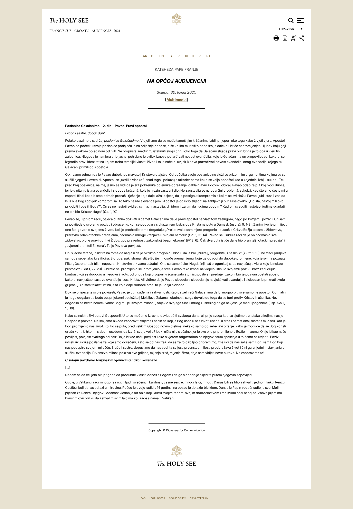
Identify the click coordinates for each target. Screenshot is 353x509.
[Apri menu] (300, 20)
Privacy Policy (199, 498)
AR (145, 56)
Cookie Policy (177, 498)
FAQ (143, 498)
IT (193, 56)
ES (170, 56)
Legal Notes (157, 498)
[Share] (302, 38)
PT (208, 56)
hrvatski (288, 30)
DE (153, 56)
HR (185, 56)
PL (200, 56)
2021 (117, 30)
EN (161, 56)
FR (178, 56)
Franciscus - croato (69, 30)
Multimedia (176, 100)
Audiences (102, 30)
